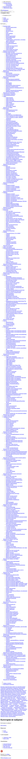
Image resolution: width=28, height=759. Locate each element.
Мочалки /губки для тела (12, 444)
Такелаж (8, 244)
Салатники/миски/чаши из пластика (14, 313)
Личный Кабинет (7, 744)
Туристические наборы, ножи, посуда (14, 569)
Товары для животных (11, 497)
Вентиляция (6, 71)
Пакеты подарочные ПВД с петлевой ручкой (16, 584)
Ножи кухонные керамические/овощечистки (16, 520)
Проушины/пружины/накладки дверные (15, 428)
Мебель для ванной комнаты (12, 383)
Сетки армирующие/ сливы (12, 466)
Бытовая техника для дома (12, 253)
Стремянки (8, 489)
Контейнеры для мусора (11, 296)
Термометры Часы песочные (12, 493)
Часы (7, 500)
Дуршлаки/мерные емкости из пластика (15, 290)
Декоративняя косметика (9, 95)
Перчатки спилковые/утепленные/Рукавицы (16, 452)
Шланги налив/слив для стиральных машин (16, 413)
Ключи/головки (9, 127)
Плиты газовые (9, 259)
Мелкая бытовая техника (9, 248)
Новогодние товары (8, 265)
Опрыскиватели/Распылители (13, 341)
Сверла (7, 148)
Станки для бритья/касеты (12, 447)
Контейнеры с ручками (11, 170)
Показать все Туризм (8, 572)
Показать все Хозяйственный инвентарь (12, 652)
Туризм (5, 560)
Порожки (8, 462)
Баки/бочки (8, 276)
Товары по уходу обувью (11, 551)
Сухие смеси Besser (10, 471)
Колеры (8, 34)
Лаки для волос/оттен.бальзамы (13, 222)
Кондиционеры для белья (12, 54)
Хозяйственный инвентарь (9, 636)
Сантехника (6, 355)
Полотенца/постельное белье (12, 445)
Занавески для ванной (11, 371)
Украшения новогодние (11, 271)
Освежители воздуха (11, 56)
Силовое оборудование (8, 415)
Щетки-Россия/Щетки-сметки (13, 557)
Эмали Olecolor (9, 48)
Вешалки (8, 166)
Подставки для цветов (11, 177)
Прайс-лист (6, 19)
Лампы (7, 672)
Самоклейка (9, 465)
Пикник (8, 567)
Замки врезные (9, 97)
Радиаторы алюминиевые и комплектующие (16, 393)
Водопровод (9, 370)
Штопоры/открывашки (11, 537)
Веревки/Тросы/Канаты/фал (12, 574)
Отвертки (8, 140)
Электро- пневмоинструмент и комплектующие (14, 655)
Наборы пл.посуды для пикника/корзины (15, 565)
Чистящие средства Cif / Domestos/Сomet (15, 69)
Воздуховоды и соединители (12, 74)
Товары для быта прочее (11, 495)
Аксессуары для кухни (11, 476)
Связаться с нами (7, 737)
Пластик (5, 275)
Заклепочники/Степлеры (12, 122)
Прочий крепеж (9, 239)
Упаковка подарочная (11, 598)
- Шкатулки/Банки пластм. (7, 710)
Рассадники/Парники (11, 344)
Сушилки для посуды (11, 528)
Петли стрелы (9, 426)
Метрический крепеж (11, 238)
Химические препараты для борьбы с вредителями (15, 626)
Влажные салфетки (10, 439)
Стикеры (8, 468)
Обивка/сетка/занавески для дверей (14, 486)
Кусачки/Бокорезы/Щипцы (12, 129)
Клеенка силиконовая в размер (13, 190)
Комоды (8, 169)
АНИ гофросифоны (10, 361)
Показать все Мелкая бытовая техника (12, 264)
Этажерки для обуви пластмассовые (14, 179)
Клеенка (5, 183)
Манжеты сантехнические (12, 382)
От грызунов (9, 627)
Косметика (5, 209)
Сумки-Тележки (9, 491)
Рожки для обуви (10, 544)
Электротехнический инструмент (14, 161)
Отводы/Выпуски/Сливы (12, 386)
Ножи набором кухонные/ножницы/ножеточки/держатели (14, 522)
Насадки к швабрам (10, 646)
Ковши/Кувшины (10, 294)
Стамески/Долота (10, 150)
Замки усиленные (10, 103)
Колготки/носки (7, 208)
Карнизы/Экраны (10, 375)
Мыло (7, 223)
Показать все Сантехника (9, 414)
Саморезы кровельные (11, 243)
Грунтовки (8, 29)
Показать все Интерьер (8, 182)
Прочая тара (9, 592)
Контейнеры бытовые (11, 481)
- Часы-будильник (22, 709)
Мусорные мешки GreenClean (13, 577)
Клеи (7, 32)
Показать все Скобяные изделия (10, 431)
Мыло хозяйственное (11, 55)
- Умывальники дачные (18, 707)
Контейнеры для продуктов (12, 297)
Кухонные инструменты (11, 514)
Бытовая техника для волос (12, 251)
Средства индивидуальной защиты (11, 450)
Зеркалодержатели (10, 608)
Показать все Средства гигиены (10, 449)
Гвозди (7, 418)
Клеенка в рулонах (10, 185)
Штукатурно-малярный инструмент (14, 159)
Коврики (5, 192)
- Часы (16, 709)
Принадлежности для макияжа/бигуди (15, 87)
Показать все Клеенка (8, 191)
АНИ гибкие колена (10, 360)
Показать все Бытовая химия (10, 50)
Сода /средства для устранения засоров (15, 63)
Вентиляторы (9, 73)
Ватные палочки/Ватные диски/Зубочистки (16, 438)
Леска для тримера (7, 246)
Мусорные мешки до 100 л (12, 579)
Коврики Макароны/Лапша (12, 203)
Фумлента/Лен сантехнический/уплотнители (16, 410)
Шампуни (8, 229)
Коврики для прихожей (11, 200)
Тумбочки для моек (10, 407)
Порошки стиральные (11, 59)
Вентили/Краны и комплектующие (14, 368)
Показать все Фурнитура (9, 625)
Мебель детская (9, 484)
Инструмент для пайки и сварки (13, 126)
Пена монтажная (10, 42)
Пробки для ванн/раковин (12, 389)
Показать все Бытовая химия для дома (12, 70)
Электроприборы (10, 676)
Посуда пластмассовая (11, 309)
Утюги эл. (8, 260)
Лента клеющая (9, 576)
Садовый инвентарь (10, 346)
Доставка (5, 20)
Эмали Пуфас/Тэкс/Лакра (12, 49)
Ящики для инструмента (11, 163)
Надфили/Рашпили (10, 133)
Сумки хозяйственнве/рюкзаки (13, 597)
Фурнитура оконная (10, 622)
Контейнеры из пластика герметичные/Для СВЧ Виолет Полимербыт (16, 301)
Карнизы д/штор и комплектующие (14, 479)
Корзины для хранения (11, 172)
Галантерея (5, 77)
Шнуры (8, 599)
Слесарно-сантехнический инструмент (15, 149)
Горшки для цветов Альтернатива (14, 286)
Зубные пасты (9, 217)
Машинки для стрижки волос (13, 257)
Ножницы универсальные (12, 86)
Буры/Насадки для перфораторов (13, 114)
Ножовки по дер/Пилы (11, 138)
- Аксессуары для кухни (9, 697)
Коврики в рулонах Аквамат (12, 195)
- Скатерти (15, 704)
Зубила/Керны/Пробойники (12, 123)
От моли (8, 631)
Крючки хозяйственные (11, 483)
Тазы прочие (9, 317)
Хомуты (8, 412)
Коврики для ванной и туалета (13, 197)
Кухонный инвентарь (11, 518)
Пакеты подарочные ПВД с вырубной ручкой (16, 583)
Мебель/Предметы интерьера (12, 175)
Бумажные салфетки (10, 436)
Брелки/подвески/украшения (12, 79)
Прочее (7, 446)
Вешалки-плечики (10, 477)
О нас (4, 17)
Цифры (7, 624)
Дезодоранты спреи (10, 213)
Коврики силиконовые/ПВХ (12, 204)
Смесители (8, 403)
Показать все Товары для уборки (10, 558)
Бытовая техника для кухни (12, 254)
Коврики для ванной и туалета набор (14, 198)
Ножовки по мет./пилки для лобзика (14, 139)
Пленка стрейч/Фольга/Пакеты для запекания (16, 590)
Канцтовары (9, 82)
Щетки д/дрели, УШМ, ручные (13, 160)
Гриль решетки (9, 562)
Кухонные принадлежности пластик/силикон (16, 516)
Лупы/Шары (9, 84)
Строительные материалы (9, 458)
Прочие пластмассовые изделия (13, 312)
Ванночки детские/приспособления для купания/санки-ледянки (15, 279)
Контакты (5, 21)
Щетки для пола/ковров (11, 556)
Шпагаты (8, 600)
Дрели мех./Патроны (11, 121)
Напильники (9, 134)
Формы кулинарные (10, 536)
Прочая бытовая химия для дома (13, 60)
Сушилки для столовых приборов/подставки (16, 529)
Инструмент (6, 108)
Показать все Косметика (8, 230)
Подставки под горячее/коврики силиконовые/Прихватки (13, 525)
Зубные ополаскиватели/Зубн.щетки (14, 216)
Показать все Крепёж (8, 245)
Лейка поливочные (10, 339)
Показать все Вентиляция (9, 76)
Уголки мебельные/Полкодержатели (14, 620)
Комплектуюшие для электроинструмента (15, 656)
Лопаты (8, 639)
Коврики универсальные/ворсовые (14, 206)
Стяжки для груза (10, 595)
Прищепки (8, 542)
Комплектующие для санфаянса (13, 378)
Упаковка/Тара (6, 573)
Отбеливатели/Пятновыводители (13, 58)
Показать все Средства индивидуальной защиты (14, 457)
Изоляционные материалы (12, 669)
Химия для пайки (10, 47)
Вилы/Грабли (9, 637)
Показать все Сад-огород (9, 354)
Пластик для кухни (10, 306)
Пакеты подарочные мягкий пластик (14, 582)
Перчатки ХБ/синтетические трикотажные (16, 454)
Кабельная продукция (11, 671)
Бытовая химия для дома (9, 52)
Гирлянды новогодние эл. (12, 266)
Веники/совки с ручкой (11, 283)
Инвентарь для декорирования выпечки (15, 513)
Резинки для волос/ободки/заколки (14, 90)
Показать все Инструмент (9, 164)
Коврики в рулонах (10, 193)
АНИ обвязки (9, 362)
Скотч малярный (10, 594)
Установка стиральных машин (13, 408)
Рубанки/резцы (9, 146)
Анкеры (8, 234)
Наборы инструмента (11, 132)
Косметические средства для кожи (14, 218)
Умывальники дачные (11, 498)
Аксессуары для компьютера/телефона (15, 668)
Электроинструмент (10, 663)
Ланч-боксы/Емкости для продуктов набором (16, 303)
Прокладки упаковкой (11, 392)
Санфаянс (8, 396)
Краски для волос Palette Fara (12, 220)
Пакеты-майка (9, 589)
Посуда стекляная (10, 323)
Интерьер (5, 165)
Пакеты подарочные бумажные (13, 581)
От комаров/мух (9, 630)
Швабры (8, 650)
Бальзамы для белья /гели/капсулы (14, 53)
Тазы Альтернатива (10, 315)
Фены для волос (9, 261)
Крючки (8, 610)
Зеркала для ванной (10, 372)
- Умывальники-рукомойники (13, 708)
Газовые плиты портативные (12, 561)
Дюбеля (8, 235)
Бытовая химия (6, 26)
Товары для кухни (7, 505)
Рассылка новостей (7, 747)
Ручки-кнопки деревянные (12, 613)
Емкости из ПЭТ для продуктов (13, 292)
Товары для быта (7, 475)
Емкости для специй (10, 509)
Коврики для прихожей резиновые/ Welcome (16, 201)
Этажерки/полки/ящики (11, 181)
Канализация (9, 373)
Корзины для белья (10, 171)
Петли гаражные (10, 423)
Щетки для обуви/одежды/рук (13, 553)
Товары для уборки (7, 540)
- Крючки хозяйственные (17, 701)
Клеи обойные (9, 33)
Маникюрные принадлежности (13, 85)
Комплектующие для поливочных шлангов (16, 330)
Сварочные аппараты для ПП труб (14, 397)
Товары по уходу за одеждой (12, 550)
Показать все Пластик (8, 319)
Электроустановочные (11, 677)
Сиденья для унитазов (11, 399)
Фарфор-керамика (10, 324)
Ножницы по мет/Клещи (11, 137)
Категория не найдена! (8, 684)
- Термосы (10, 706)
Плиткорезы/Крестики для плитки (14, 142)
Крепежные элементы (11, 421)
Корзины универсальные (12, 174)
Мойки (7, 384)
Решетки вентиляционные (12, 75)
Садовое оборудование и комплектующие (15, 345)
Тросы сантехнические (11, 405)
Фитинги (8, 409)
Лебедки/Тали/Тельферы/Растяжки (14, 130)
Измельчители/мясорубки (12, 512)
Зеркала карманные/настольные (13, 80)
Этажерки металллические (12, 180)
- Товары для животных (6, 707)
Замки (4, 96)
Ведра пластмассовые (11, 281)
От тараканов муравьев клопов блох (14, 632)
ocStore (8, 754)
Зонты (7, 81)
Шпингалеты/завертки (11, 430)
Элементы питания (10, 678)
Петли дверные (9, 424)
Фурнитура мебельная (11, 621)
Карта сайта (6, 738)
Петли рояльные (10, 425)
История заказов (7, 745)
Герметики (8, 28)
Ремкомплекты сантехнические (13, 394)
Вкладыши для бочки (11, 328)
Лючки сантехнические (11, 381)
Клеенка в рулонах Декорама (12, 186)
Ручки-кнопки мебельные (12, 614)
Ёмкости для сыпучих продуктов (13, 291)
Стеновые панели (10, 467)
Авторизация (9, 5)
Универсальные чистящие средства (14, 68)
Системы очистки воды (11, 487)
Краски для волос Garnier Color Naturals (15, 219)
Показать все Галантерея (9, 92)
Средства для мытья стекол (12, 65)
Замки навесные (10, 98)
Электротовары (6, 667)
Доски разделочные (10, 507)
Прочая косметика (10, 227)
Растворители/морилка (11, 43)
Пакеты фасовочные (10, 588)
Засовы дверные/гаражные (12, 420)
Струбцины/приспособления (12, 154)
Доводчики (8, 605)
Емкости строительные (11, 461)
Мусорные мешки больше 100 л (13, 578)
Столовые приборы (10, 526)
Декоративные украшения (9, 93)
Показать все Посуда (8, 325)
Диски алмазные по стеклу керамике (14, 116)
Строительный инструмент (12, 153)
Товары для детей (10, 318)
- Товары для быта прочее (20, 706)
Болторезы (8, 113)
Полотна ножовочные (11, 144)
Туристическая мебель (11, 568)
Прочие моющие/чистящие (12, 61)
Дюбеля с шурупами (10, 237)
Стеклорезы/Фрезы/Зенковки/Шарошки (15, 151)
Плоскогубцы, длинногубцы (12, 143)
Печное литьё (6, 274)
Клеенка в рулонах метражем (13, 187)
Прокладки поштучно (11, 391)
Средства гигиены (7, 433)
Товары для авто (16, 696)
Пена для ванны (9, 225)
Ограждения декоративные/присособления (16, 340)
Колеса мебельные (10, 609)
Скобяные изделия (7, 417)
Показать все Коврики (8, 207)
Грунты (7, 329)
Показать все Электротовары (10, 679)
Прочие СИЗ (9, 455)
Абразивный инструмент (12, 110)
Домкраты (8, 119)
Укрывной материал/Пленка (12, 352)
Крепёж (5, 232)
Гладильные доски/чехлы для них (14, 478)
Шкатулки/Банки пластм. (12, 503)
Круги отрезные (9, 128)
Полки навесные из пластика (13, 308)
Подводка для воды (10, 387)
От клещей (8, 629)
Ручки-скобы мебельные (11, 618)
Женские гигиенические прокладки (14, 440)
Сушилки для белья (10, 492)
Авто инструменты (10, 111)
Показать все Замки (7, 107)
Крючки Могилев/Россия (12, 611)
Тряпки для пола (10, 552)
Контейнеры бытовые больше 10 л (14, 482)
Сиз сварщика (9, 456)
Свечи (7, 44)
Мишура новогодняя (11, 267)
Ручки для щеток (10, 545)
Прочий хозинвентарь (11, 648)
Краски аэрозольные (10, 36)
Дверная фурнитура (10, 604)
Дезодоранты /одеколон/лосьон (13, 212)
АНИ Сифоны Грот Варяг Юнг (13, 365)
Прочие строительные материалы (14, 463)
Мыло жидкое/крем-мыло (12, 224)
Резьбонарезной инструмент (12, 145)
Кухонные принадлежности (12, 515)
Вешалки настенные (10, 167)
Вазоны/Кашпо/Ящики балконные (14, 277)
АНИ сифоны (9, 364)
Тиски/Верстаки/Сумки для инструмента (15, 156)
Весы (7, 256)
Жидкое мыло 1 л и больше (12, 214)
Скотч (7, 593)
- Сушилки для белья (13, 705)
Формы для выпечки (11, 532)
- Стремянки (21, 704)
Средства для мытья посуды (12, 64)
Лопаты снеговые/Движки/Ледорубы (14, 642)
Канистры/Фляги (10, 293)
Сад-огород (6, 327)
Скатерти (8, 488)
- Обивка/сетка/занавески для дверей (17, 702)
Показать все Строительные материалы (12, 473)
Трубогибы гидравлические (12, 158)
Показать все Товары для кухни (10, 539)
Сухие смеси (9, 470)
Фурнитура (5, 603)
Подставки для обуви (11, 176)
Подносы (8, 307)
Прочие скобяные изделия (12, 429)
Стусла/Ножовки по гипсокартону (14, 155)
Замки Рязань (9, 102)
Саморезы (8, 240)
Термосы (8, 494)
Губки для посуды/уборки (12, 541)
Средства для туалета (11, 66)
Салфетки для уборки (11, 546)
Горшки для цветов (10, 285)
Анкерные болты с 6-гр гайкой (13, 233)
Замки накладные (10, 100)
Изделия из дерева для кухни (12, 510)
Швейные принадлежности (12, 91)
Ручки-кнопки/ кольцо (11, 615)
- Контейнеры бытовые (14, 700)
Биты (7, 112)
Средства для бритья (10, 228)
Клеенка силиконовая (11, 188)
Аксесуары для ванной (11, 356)
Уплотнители (9, 472)
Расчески (8, 89)
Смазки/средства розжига (12, 45)
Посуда (5, 320)
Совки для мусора (10, 314)
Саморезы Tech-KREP (11, 241)
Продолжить (3, 725)
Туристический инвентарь (12, 571)
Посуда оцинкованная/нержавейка (14, 647)
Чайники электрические (11, 262)
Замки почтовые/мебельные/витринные (15, 101)
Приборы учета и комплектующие (14, 388)
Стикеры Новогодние (11, 270)
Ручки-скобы (9, 616)
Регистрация (9, 4)
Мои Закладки (6, 746)
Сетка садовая (9, 350)
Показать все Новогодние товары (11, 272)
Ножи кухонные (10, 519)
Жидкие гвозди (9, 31)
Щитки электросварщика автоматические (13, 653)
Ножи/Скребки (9, 135)
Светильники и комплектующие (13, 673)
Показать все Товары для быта (10, 504)
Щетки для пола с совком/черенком (14, 555)
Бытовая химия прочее (11, 27)
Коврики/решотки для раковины (13, 376)
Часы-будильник (10, 502)
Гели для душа (9, 211)
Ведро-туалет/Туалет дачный (12, 282)
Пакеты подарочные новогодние (13, 269)
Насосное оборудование (11, 657)
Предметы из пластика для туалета (14, 311)
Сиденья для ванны (10, 398)
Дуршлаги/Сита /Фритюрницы (13, 508)
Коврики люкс (9, 202)
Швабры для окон (10, 651)
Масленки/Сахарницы (11, 304)
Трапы (7, 404)
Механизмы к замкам (11, 106)
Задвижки (8, 419)
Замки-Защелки (9, 105)
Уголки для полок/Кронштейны (13, 619)
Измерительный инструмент (12, 124)
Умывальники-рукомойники (12, 499)
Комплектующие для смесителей (13, 380)
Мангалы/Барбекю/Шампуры (13, 563)
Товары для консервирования (13, 351)
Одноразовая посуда (10, 566)
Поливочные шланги (11, 343)
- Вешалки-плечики (20, 697)
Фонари (8, 674)
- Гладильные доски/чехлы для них (14, 698)
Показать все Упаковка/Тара (9, 602)
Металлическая (9, 322)
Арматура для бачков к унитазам (13, 366)
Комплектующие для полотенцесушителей (16, 377)
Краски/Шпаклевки (10, 37)
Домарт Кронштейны (11, 606)
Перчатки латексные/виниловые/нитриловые (16, 451)
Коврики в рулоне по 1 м (12, 196)
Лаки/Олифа (9, 38)
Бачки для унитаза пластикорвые (13, 367)
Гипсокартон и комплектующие (13, 460)
